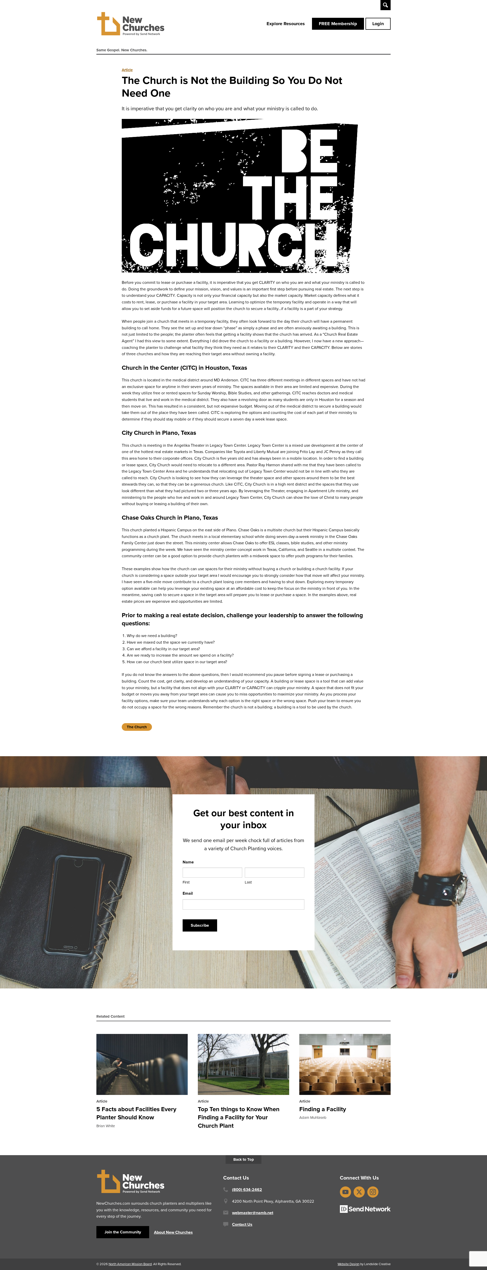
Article (127, 70)
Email (188, 893)
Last (248, 882)
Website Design (348, 1264)
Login (378, 23)
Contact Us (242, 1224)
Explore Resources (286, 23)
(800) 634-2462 (247, 1189)
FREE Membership (338, 23)
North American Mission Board (130, 1264)
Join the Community (123, 1232)
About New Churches (173, 1232)
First (186, 882)
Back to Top (243, 1159)
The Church (137, 727)
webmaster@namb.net (252, 1213)
